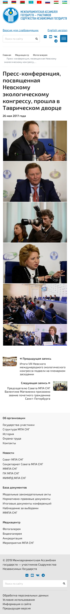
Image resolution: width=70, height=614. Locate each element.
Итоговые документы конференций (27, 503)
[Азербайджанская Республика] (5, 1)
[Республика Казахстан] (31, 1)
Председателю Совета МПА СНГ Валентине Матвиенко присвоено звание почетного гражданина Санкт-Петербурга (27, 393)
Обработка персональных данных (26, 595)
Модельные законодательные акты (27, 494)
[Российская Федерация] (47, 1)
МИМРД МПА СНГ (14, 478)
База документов (15, 487)
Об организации (14, 418)
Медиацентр (22, 55)
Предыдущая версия (17, 608)
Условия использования (19, 599)
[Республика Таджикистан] (56, 1)
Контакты (9, 443)
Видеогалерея (12, 533)
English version (57, 30)
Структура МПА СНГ (16, 429)
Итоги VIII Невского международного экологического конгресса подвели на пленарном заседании (43, 369)
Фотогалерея (40, 55)
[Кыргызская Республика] (39, 1)
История (8, 434)
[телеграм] (55, 41)
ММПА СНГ (10, 468)
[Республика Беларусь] (22, 1)
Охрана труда (12, 438)
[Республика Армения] (13, 1)
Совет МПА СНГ (13, 459)
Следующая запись (34, 383)
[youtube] (50, 36)
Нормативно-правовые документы (26, 498)
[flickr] (45, 36)
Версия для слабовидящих (21, 30)
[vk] (55, 36)
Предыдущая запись (36, 358)
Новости (8, 452)
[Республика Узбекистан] (64, 1)
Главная (7, 55)
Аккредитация (12, 538)
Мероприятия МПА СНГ (18, 542)
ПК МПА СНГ (11, 473)
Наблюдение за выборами (20, 508)
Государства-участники (18, 424)
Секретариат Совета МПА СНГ (23, 464)
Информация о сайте (17, 604)
